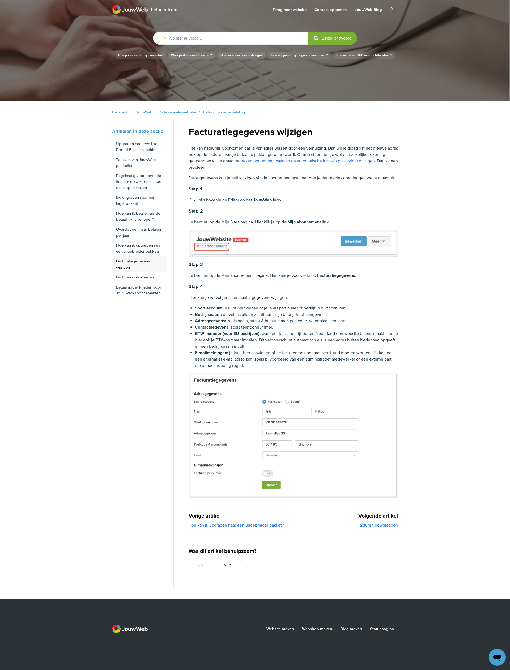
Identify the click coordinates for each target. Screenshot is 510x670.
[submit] (332, 38)
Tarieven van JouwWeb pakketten (136, 162)
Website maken (280, 628)
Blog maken (351, 628)
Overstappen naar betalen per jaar (138, 232)
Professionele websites (178, 112)
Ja (200, 564)
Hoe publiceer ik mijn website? (140, 55)
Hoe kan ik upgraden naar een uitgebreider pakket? (236, 525)
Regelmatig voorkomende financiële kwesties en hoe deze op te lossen (138, 181)
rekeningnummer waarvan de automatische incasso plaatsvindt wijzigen (308, 161)
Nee (227, 564)
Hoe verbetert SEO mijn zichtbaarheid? (364, 55)
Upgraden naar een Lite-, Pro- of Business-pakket (137, 146)
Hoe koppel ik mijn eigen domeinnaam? (299, 55)
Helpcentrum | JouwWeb (132, 112)
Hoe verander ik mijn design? (241, 55)
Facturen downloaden (377, 525)
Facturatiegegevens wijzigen (133, 264)
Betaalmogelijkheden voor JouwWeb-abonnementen (138, 290)
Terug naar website (290, 9)
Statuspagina (382, 628)
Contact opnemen (330, 9)
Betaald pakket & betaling (224, 112)
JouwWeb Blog (368, 9)
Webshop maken (317, 628)
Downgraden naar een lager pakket (135, 200)
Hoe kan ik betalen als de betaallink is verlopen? (138, 216)
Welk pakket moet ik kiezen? (191, 55)
